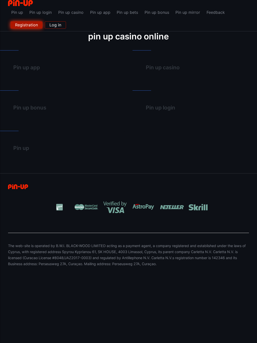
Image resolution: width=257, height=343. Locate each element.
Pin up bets (127, 12)
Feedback (216, 12)
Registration (26, 24)
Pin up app (100, 12)
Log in (55, 24)
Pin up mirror (187, 12)
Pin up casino (71, 12)
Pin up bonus (157, 12)
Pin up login (40, 12)
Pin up (17, 12)
